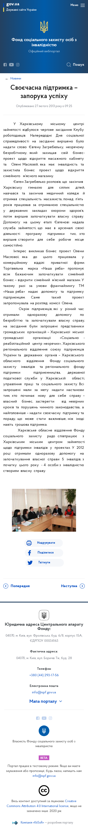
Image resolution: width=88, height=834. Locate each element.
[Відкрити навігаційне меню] (83, 5)
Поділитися (46, 552)
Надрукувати (46, 543)
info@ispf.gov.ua (44, 692)
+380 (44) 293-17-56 (44, 675)
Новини (15, 78)
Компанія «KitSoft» (32, 822)
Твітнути (44, 562)
